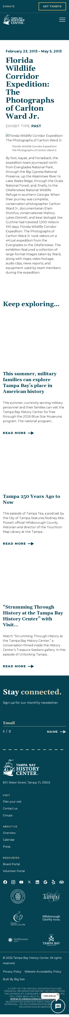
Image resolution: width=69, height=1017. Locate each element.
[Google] (45, 882)
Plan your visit (12, 801)
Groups (7, 815)
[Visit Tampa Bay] (51, 940)
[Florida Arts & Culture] (17, 918)
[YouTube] (21, 882)
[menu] (62, 19)
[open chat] (58, 1006)
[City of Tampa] (51, 896)
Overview (9, 833)
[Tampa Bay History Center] (22, 19)
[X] (29, 882)
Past (36, 126)
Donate (9, 6)
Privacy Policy (12, 971)
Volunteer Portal (14, 871)
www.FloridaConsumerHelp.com (34, 999)
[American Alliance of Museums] (17, 896)
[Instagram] (13, 882)
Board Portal (11, 864)
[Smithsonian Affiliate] (17, 940)
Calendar (9, 839)
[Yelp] (53, 882)
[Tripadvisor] (61, 882)
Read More (14, 433)
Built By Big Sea (14, 979)
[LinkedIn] (37, 882)
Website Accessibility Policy (43, 971)
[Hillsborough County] (51, 918)
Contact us (10, 808)
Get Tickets (52, 6)
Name (52, 732)
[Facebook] (5, 882)
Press (6, 846)
